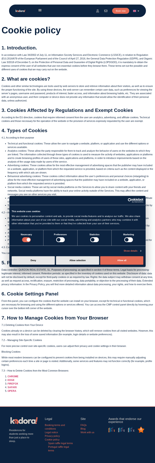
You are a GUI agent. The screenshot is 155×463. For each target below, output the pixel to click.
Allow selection (77, 260)
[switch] (60, 239)
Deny (33, 260)
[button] (40, 10)
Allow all (121, 260)
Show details (130, 251)
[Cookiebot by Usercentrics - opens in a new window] (130, 200)
